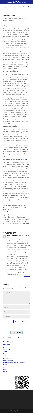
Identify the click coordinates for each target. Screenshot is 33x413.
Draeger (5, 364)
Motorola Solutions (8, 360)
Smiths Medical (7, 368)
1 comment (11, 20)
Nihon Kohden (6, 344)
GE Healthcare (6, 349)
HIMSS (5, 20)
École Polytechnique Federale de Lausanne (14, 362)
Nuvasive (5, 346)
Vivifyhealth (6, 355)
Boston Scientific (7, 358)
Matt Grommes (12, 235)
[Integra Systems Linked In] (16, 333)
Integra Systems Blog (12, 337)
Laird (4, 353)
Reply (26, 278)
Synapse (5, 351)
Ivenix (4, 369)
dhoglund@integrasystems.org (12, 18)
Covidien (5, 357)
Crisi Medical (6, 366)
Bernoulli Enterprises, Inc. (9, 347)
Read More (6, 371)
